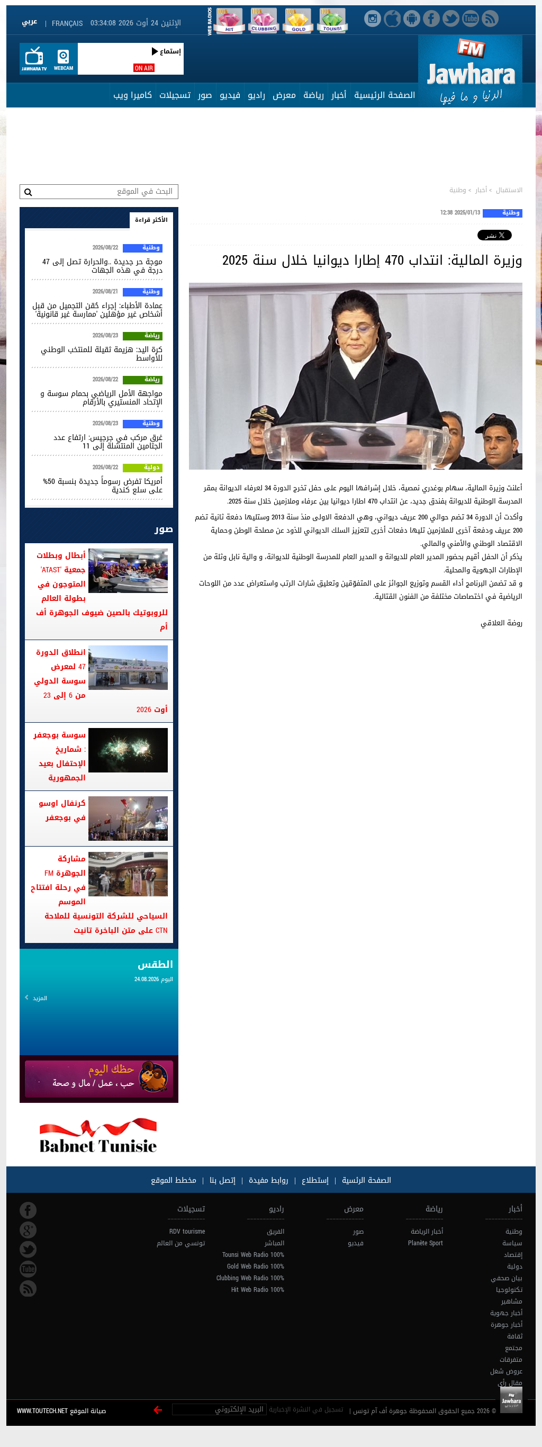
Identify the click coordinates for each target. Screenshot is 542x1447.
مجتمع (513, 1348)
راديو (256, 95)
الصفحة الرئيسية (384, 95)
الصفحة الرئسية (365, 1180)
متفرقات (511, 1359)
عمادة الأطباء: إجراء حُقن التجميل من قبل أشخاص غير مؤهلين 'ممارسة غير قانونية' (97, 310)
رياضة (313, 95)
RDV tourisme (187, 1231)
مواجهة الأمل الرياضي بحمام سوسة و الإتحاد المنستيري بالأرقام (101, 398)
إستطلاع (314, 1180)
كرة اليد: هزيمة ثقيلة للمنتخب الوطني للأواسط (101, 354)
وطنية (457, 190)
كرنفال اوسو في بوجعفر (62, 810)
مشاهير (511, 1301)
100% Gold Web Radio (255, 1266)
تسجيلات (175, 95)
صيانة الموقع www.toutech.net (61, 1411)
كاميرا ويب (132, 95)
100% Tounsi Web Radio (253, 1255)
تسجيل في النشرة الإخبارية (306, 1409)
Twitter (28, 1249)
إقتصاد (513, 1255)
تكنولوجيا (509, 1290)
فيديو (230, 95)
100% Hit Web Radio (257, 1290)
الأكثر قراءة (151, 220)
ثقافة (514, 1336)
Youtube (28, 1269)
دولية (152, 468)
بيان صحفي (506, 1278)
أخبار (339, 95)
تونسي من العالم (181, 1243)
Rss (28, 1288)
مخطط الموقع (173, 1180)
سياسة (512, 1243)
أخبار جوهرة (506, 1325)
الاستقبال (509, 190)
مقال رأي (510, 1383)
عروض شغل (506, 1371)
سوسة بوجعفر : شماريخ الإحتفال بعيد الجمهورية (59, 756)
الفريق (275, 1231)
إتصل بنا (221, 1180)
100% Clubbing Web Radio (250, 1278)
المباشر (274, 1243)
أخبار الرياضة (427, 1231)
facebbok (28, 1210)
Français (67, 23)
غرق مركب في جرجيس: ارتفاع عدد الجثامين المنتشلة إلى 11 (107, 441)
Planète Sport (425, 1243)
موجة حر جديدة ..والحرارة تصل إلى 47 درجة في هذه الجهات (102, 266)
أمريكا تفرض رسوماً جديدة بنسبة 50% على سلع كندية (102, 485)
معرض (284, 95)
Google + (28, 1229)
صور (205, 95)
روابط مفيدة (268, 1180)
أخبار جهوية (506, 1313)
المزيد (40, 998)
